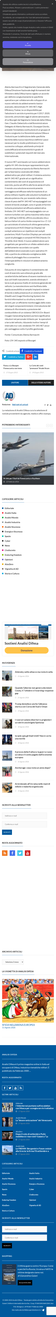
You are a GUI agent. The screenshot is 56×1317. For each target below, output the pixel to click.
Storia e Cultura (12, 573)
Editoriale (9, 508)
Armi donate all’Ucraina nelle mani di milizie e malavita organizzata (32, 785)
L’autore (15, 382)
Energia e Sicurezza (13, 531)
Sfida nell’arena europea (18, 1024)
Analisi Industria (12, 522)
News (7, 545)
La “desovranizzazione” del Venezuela (34, 1120)
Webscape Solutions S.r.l (33, 1310)
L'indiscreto (10, 550)
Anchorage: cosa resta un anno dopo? (33, 767)
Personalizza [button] (28, 62)
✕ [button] (52, 3)
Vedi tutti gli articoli (20, 404)
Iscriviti (7, 832)
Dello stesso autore (41, 382)
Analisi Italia (10, 513)
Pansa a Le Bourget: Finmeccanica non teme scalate (12, 368)
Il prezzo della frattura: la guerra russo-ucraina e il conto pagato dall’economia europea (34, 754)
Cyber (7, 541)
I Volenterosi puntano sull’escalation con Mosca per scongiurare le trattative (35, 1107)
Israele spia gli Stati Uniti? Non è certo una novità (33, 737)
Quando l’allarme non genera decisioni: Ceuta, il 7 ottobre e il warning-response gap (34, 690)
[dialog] (28, 34)
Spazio (8, 536)
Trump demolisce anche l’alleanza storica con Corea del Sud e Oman (31, 705)
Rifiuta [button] (27, 54)
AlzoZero (9, 564)
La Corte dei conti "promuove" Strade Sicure (39, 366)
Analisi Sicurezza (12, 527)
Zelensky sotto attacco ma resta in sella (34, 672)
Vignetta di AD (11, 569)
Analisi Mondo (11, 517)
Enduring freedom (13, 555)
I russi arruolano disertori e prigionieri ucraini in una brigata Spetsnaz (33, 721)
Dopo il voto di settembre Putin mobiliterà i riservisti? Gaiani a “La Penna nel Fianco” (32, 1136)
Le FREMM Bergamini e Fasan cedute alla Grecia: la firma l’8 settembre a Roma (34, 1151)
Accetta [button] (28, 45)
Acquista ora (25, 1283)
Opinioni (9, 559)
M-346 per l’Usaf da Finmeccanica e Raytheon (21, 478)
